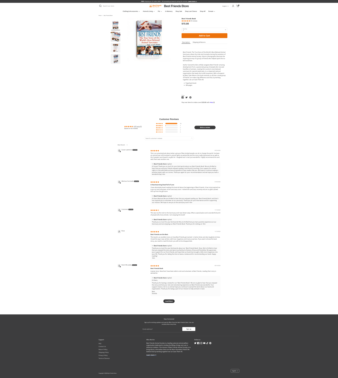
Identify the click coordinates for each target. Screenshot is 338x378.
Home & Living (148, 11)
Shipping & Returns (199, 42)
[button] (186, 21)
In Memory (169, 11)
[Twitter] (195, 343)
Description (186, 42)
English (224, 6)
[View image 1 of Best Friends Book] (116, 25)
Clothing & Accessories (130, 11)
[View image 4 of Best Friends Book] (116, 59)
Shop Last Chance (191, 11)
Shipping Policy (104, 352)
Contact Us (102, 346)
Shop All (202, 11)
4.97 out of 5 (138, 126)
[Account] (233, 6)
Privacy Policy (103, 355)
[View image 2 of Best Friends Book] (116, 37)
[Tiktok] (207, 343)
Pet (159, 11)
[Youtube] (204, 343)
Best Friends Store (111, 373)
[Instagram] (201, 343)
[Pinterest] (210, 343)
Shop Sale (179, 11)
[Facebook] (198, 343)
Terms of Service (104, 358)
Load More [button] (169, 301)
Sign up (188, 329)
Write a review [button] (205, 127)
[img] (155, 151)
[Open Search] (100, 6)
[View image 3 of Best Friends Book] (116, 48)
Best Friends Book (108, 15)
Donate (211, 11)
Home (100, 15)
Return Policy (103, 349)
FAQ (100, 344)
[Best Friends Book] (149, 40)
